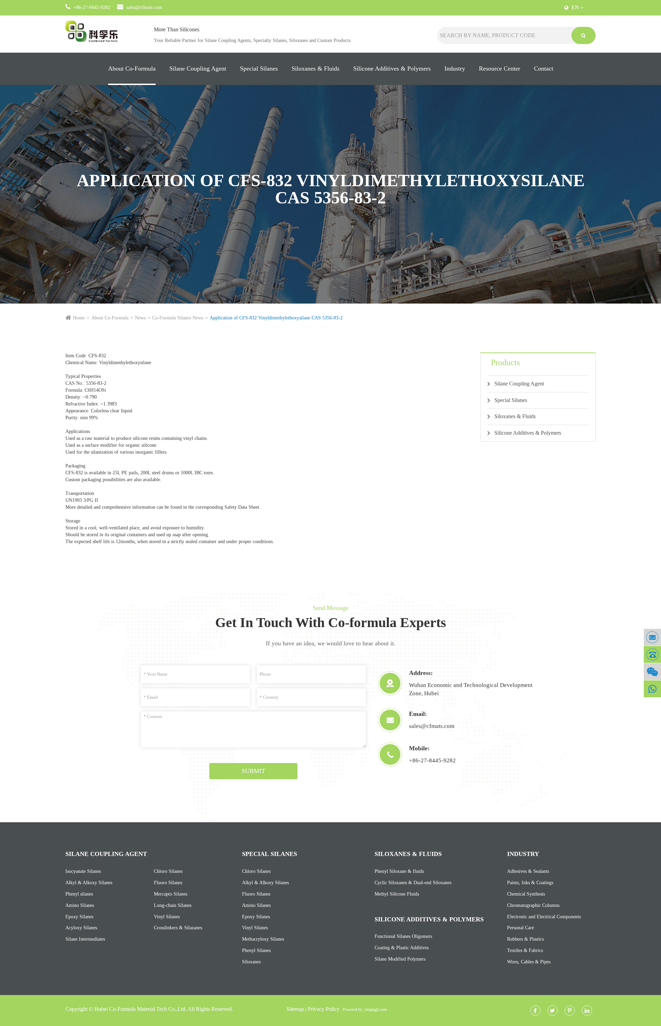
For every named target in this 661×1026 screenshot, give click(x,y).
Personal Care (520, 927)
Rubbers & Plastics (525, 939)
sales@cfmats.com (144, 7)
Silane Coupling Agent (197, 68)
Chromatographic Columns (533, 905)
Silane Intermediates (85, 939)
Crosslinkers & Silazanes (178, 927)
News (140, 317)
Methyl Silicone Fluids (397, 894)
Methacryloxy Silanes (263, 939)
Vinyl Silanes (167, 916)
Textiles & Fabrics (525, 950)
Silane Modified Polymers (400, 959)
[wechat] (652, 671)
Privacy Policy (323, 1009)
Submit (253, 771)
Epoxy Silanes (79, 916)
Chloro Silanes (168, 871)
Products (505, 362)
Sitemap (295, 1009)
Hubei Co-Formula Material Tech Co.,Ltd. (140, 1009)
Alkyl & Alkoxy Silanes (88, 882)
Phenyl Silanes (256, 950)
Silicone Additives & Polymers (392, 68)
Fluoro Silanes (168, 882)
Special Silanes (259, 68)
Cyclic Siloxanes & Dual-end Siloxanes (413, 882)
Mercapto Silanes (170, 894)
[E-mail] (652, 637)
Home (79, 317)
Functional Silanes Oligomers (403, 936)
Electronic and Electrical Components (544, 916)
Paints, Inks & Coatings (530, 882)
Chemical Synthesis (526, 894)
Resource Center (499, 68)
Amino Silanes (79, 905)
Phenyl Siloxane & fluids (399, 871)
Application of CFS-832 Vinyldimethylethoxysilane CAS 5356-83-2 (276, 317)
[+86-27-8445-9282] (652, 654)
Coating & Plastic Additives (402, 947)
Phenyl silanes (79, 894)
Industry (454, 68)
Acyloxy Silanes (81, 927)
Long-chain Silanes (172, 905)
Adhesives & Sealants (528, 871)
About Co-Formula (132, 68)
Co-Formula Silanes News (177, 317)
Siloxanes (251, 961)
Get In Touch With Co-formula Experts (330, 622)
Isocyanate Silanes (83, 871)
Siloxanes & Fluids (315, 68)
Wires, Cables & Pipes (528, 961)
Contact (543, 68)
